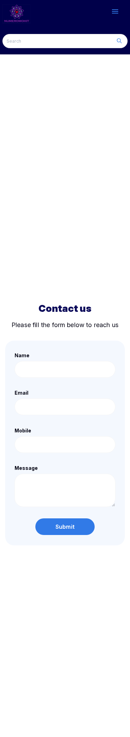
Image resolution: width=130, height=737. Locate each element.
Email (21, 393)
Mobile (23, 430)
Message (26, 468)
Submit (65, 526)
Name (22, 355)
